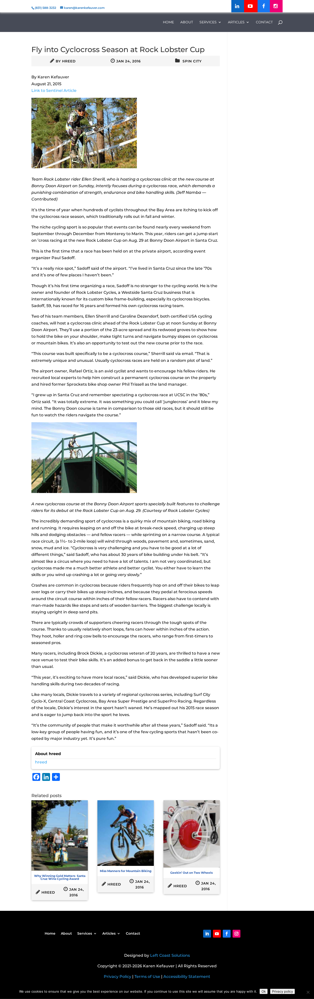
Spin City (192, 61)
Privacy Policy (117, 976)
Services (208, 22)
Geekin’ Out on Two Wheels (191, 872)
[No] (307, 992)
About (186, 22)
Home (168, 22)
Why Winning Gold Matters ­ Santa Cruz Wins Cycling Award (59, 877)
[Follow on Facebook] (227, 934)
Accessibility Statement (186, 976)
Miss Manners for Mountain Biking (125, 871)
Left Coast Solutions (170, 955)
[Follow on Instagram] (236, 934)
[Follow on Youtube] (217, 934)
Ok (264, 991)
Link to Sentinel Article (54, 90)
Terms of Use (147, 976)
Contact (264, 22)
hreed (69, 61)
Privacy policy (282, 991)
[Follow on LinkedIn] (207, 934)
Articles (236, 22)
